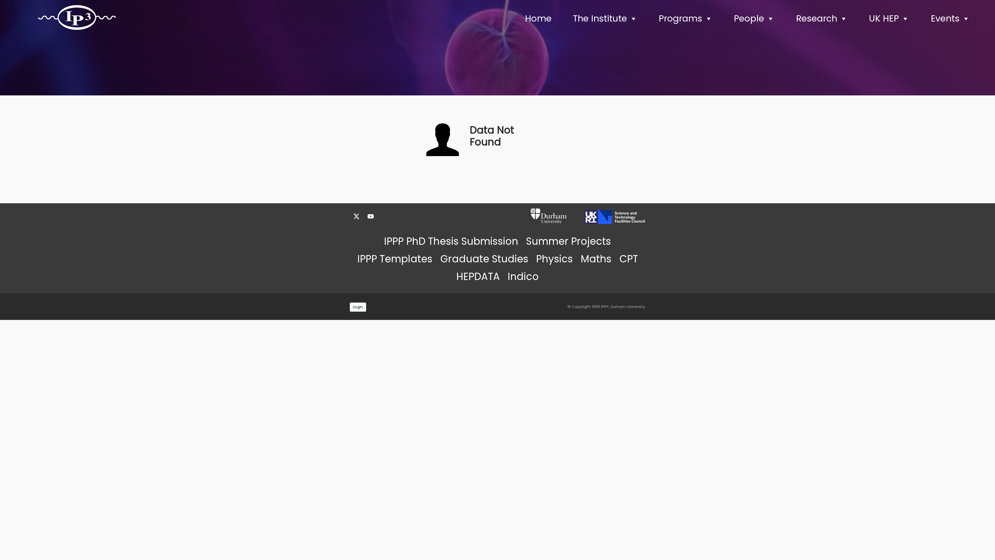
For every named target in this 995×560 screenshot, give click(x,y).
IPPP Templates (394, 259)
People (749, 18)
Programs (680, 18)
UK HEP (884, 18)
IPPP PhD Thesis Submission (451, 241)
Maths (596, 259)
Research (816, 18)
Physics (554, 259)
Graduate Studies (484, 259)
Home (538, 18)
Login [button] (358, 307)
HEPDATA (478, 276)
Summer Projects (568, 241)
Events (945, 18)
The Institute (600, 18)
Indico (523, 276)
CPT (628, 259)
